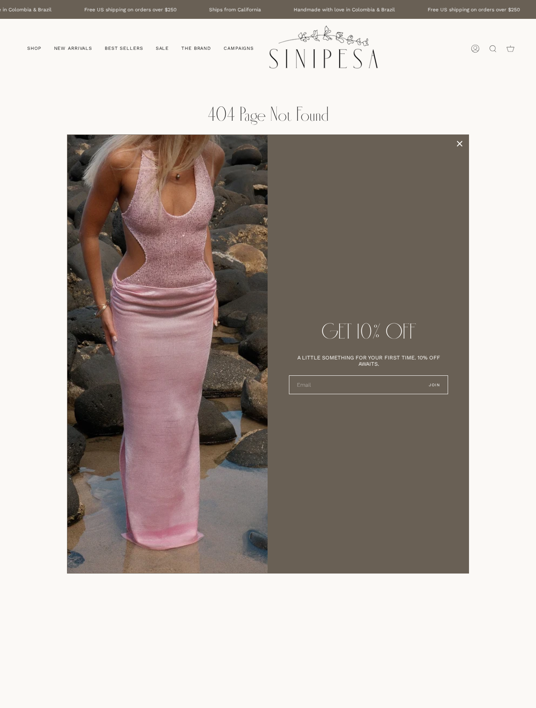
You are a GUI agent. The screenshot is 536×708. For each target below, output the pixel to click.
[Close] (460, 144)
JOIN (434, 384)
